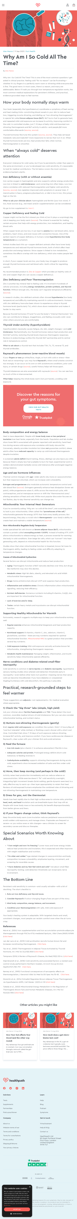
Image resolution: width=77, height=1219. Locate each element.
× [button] (30, 1187)
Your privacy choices (10, 1147)
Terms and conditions (11, 1131)
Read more (7, 1205)
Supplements (8, 1104)
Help (42, 1100)
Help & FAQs (44, 1127)
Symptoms (44, 1112)
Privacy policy (8, 1139)
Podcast (43, 1108)
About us (6, 1123)
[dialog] (17, 1201)
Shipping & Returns (10, 1143)
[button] (17, 1214)
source (28, 130)
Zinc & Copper (35, 272)
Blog (41, 1104)
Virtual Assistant (46, 1123)
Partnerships (7, 1108)
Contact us (44, 1131)
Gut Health (30, 51)
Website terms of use (11, 1127)
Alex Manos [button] (9, 71)
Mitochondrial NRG (36, 639)
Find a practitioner (10, 1112)
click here (8, 936)
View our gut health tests (39, 408)
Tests (5, 1100)
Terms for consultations (12, 1135)
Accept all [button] (17, 1209)
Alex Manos (8, 51)
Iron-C (31, 208)
